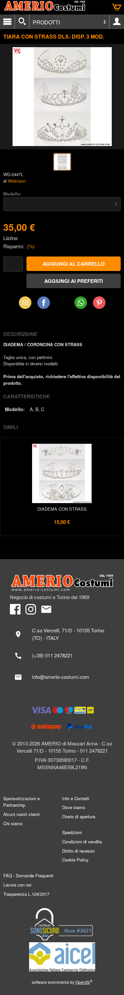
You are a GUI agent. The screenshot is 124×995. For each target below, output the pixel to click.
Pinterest (99, 302)
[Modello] (62, 204)
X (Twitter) (62, 304)
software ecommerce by (62, 982)
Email (25, 302)
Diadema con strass (62, 509)
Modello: (12, 194)
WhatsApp (80, 302)
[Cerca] (22, 22)
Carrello (116, 7)
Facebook (43, 302)
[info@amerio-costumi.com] (62, 677)
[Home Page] (62, 582)
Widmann (17, 181)
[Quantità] (13, 264)
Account (116, 22)
